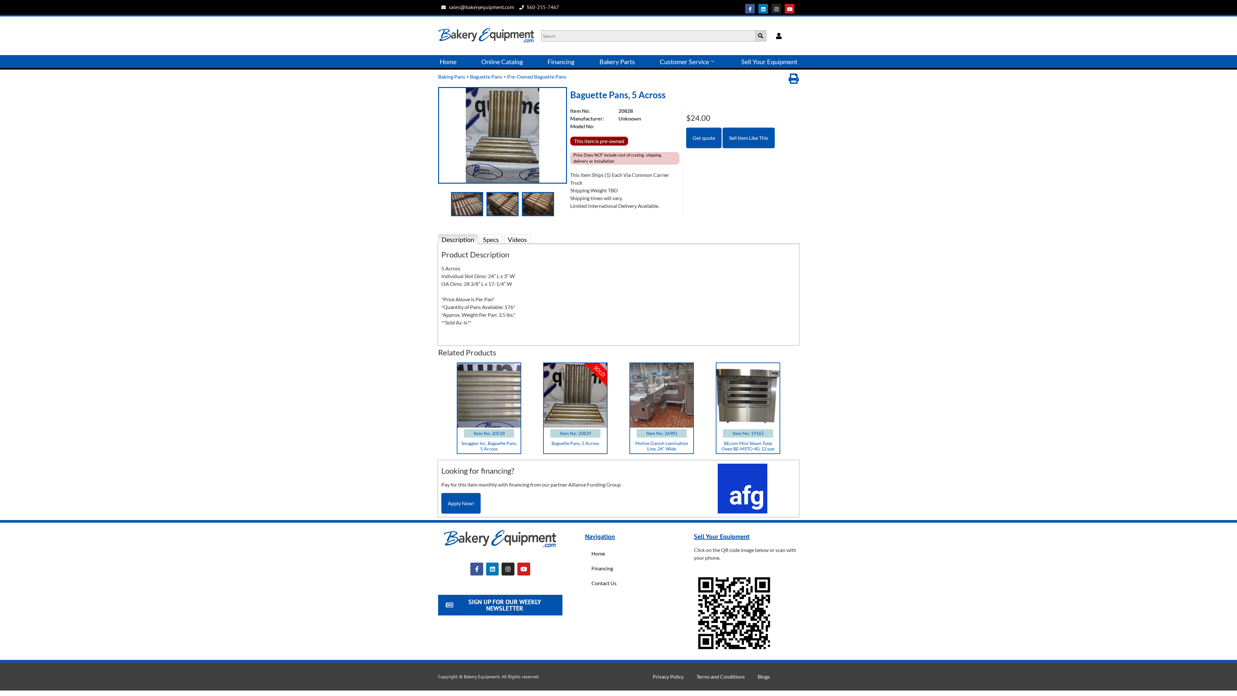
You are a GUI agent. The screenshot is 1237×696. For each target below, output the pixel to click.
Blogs (764, 676)
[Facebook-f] (750, 9)
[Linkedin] (763, 9)
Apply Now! (461, 503)
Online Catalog (502, 61)
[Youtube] (789, 9)
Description (458, 239)
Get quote (704, 138)
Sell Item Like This (748, 138)
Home (448, 61)
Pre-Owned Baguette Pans (536, 76)
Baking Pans (451, 76)
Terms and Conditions (720, 676)
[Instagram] (776, 9)
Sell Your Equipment (769, 61)
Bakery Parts (617, 61)
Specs (491, 239)
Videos (517, 239)
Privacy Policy (668, 676)
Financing (561, 61)
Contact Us (604, 583)
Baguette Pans (486, 76)
